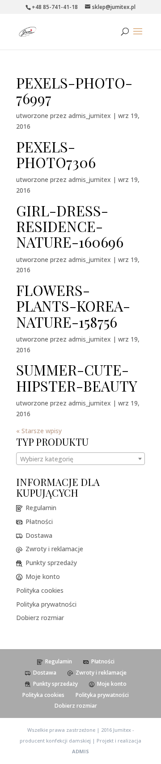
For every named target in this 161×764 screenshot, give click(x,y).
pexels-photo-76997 (74, 90)
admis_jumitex (89, 115)
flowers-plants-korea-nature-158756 (73, 305)
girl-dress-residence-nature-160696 (69, 226)
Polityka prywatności (46, 604)
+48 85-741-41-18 (55, 7)
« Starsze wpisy (39, 430)
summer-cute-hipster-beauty (76, 377)
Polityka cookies (40, 590)
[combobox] (80, 458)
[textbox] (80, 459)
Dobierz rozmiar (40, 617)
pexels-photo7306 (56, 154)
